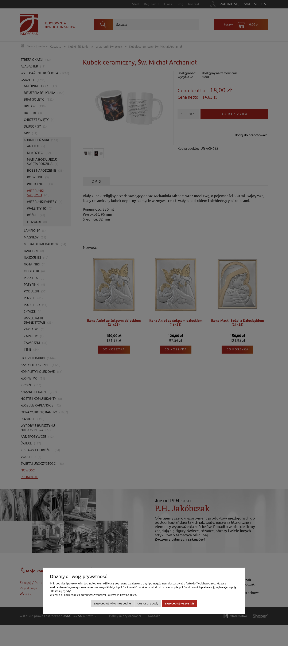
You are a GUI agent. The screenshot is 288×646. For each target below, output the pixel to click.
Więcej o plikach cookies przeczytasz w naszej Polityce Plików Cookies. (93, 594)
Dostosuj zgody (147, 603)
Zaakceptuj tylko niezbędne (112, 603)
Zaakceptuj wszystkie (179, 603)
